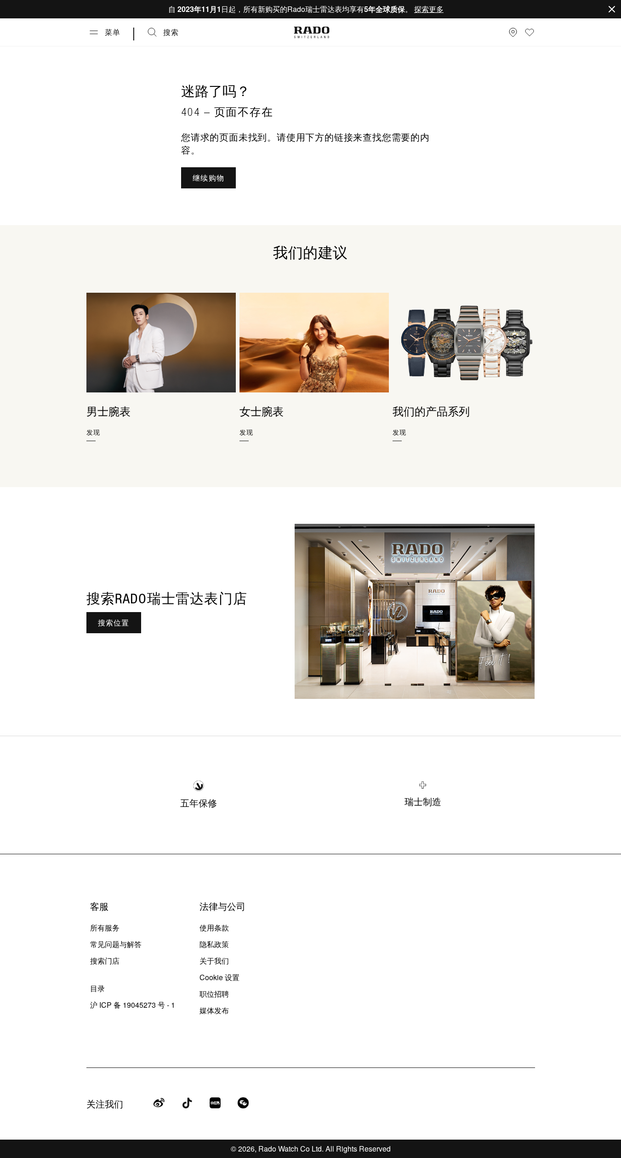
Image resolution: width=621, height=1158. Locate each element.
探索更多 (429, 9)
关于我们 (214, 960)
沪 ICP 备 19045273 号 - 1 (132, 1004)
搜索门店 (105, 960)
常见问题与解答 (116, 944)
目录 (97, 988)
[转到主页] (311, 32)
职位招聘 (214, 993)
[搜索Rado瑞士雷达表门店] (415, 611)
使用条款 (214, 927)
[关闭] (611, 9)
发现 (93, 432)
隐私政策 (214, 944)
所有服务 (105, 927)
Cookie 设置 (219, 977)
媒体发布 (214, 1010)
